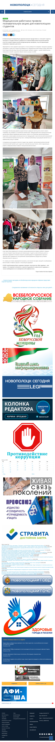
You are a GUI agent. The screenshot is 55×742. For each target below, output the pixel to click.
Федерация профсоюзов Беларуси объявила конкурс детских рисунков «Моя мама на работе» (24, 552)
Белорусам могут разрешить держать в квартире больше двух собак (18, 554)
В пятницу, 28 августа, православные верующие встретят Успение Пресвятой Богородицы (23, 573)
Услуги (31, 718)
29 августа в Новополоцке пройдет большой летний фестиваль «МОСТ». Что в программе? (23, 550)
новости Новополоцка (37, 30)
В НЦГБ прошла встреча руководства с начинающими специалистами (18, 551)
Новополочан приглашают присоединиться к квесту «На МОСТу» (17, 559)
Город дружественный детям (19, 718)
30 (10, 472)
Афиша (31, 724)
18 (25, 467)
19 (32, 467)
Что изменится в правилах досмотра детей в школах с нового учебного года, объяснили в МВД (24, 546)
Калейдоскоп (4, 735)
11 (25, 465)
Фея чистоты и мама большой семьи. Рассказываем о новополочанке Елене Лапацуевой (23, 571)
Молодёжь (30, 30)
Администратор (17, 30)
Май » (33, 474)
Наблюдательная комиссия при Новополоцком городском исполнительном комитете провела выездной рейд (27, 567)
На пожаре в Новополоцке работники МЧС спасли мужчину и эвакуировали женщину (22, 553)
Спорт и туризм (5, 726)
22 (3, 469)
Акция (23, 30)
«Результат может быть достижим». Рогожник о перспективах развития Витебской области (23, 545)
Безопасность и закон (6, 720)
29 (3, 472)
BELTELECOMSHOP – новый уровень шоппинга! (13, 563)
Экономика (4, 718)
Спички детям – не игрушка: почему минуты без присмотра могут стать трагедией (21, 562)
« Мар (3, 474)
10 (17, 465)
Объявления (33, 730)
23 (10, 469)
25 (25, 469)
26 (32, 469)
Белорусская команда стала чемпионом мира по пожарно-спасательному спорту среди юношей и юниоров (27, 560)
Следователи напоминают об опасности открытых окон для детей (32, 287)
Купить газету (41, 683)
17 (17, 467)
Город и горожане (5, 722)
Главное (3, 713)
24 (17, 469)
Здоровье (5, 18)
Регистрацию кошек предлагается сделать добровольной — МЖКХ (17, 555)
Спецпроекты (4, 731)
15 (3, 467)
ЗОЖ (26, 30)
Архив (3, 737)
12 (32, 465)
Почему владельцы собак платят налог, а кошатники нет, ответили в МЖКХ (19, 574)
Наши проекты (33, 727)
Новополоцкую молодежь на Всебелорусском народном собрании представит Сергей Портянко (26, 281)
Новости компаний (6, 724)
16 (10, 467)
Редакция (32, 713)
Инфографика (4, 733)
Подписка (14, 683)
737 (11, 30)
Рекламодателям (34, 721)
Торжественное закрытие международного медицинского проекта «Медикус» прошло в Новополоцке (25, 569)
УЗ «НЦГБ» (18, 31)
